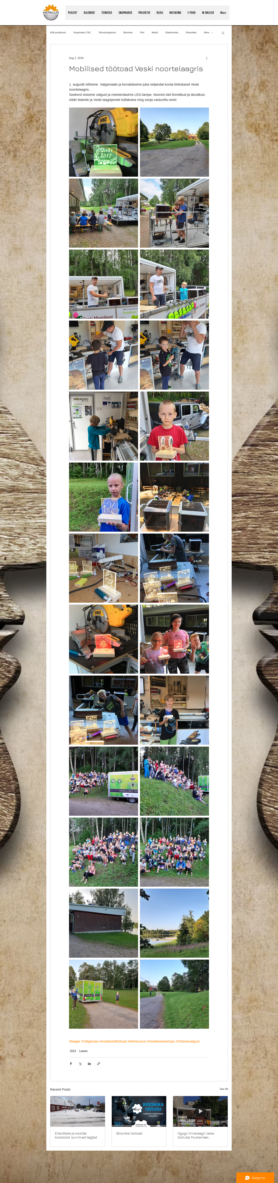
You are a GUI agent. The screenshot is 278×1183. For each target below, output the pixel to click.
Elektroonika (171, 32)
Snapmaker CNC (82, 32)
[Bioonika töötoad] (139, 1111)
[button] (223, 32)
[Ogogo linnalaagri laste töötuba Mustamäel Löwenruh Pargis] (200, 1111)
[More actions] (206, 58)
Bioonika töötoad (129, 1133)
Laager (83, 1050)
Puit (142, 32)
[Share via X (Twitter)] (80, 1063)
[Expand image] (103, 142)
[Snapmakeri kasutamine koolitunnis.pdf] (217, 1182)
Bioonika (128, 32)
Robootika (191, 32)
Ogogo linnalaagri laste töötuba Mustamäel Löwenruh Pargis (196, 1135)
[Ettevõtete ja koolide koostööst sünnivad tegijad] (77, 1111)
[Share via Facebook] (71, 1063)
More (206, 32)
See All (224, 1088)
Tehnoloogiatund (107, 32)
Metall (155, 32)
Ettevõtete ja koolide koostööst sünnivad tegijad (76, 1135)
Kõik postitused (58, 32)
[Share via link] (98, 1063)
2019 (73, 1050)
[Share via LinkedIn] (89, 1063)
